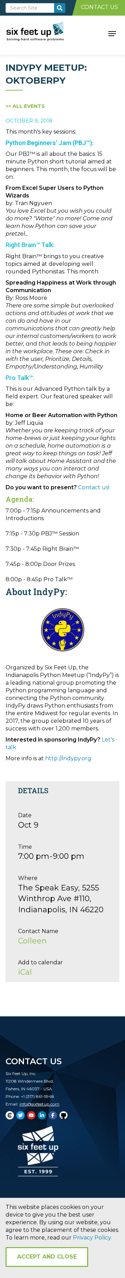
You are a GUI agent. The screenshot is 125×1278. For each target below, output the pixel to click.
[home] (43, 33)
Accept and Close (47, 1256)
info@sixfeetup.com (39, 1104)
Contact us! (93, 487)
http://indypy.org (68, 758)
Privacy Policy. (92, 1237)
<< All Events (25, 106)
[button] (112, 33)
